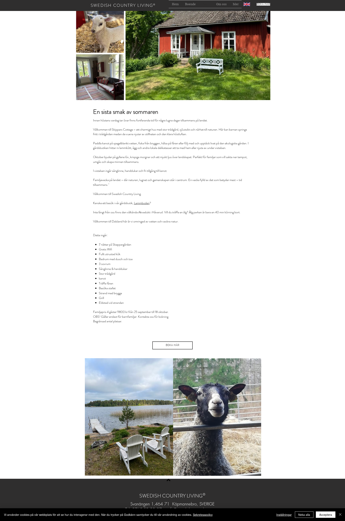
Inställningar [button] (284, 515)
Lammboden (142, 203)
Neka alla (304, 515)
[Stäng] (340, 514)
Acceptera (325, 515)
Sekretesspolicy (203, 515)
